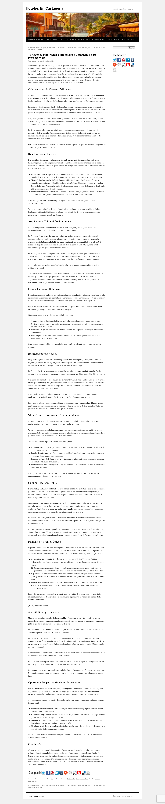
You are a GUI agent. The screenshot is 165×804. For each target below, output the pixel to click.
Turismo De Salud (113, 39)
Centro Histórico (51, 39)
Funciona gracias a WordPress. (124, 796)
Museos (81, 39)
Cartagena (79, 779)
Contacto (130, 39)
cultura (85, 779)
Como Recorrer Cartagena (95, 39)
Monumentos (71, 39)
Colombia (50, 61)
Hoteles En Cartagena (44, 8)
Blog (123, 39)
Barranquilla (71, 779)
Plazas (62, 39)
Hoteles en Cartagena (35, 39)
